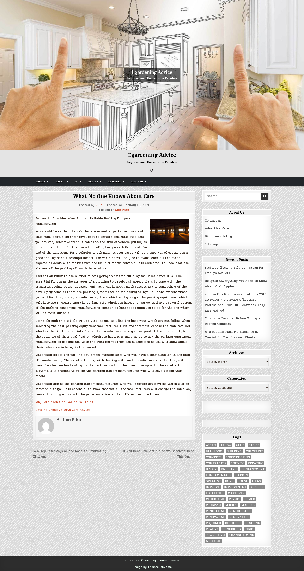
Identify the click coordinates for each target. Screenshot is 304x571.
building (234, 451)
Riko (98, 205)
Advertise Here (217, 228)
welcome (213, 541)
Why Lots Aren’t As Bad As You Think (64, 401)
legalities (215, 493)
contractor (216, 463)
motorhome (215, 499)
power (249, 499)
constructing (238, 457)
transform (215, 535)
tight (249, 529)
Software (122, 209)
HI (76, 181)
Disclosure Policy (218, 236)
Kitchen (137, 181)
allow (225, 445)
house (243, 481)
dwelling (229, 469)
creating (255, 463)
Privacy (60, 181)
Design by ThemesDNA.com (152, 567)
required (213, 523)
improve (213, 487)
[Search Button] (152, 170)
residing (252, 523)
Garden (241, 475)
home (229, 481)
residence (233, 523)
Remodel (114, 181)
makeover (236, 493)
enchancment (253, 469)
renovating (215, 517)
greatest (213, 481)
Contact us (213, 220)
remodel (248, 505)
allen (211, 445)
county (237, 463)
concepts (213, 457)
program (213, 505)
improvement (235, 487)
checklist (254, 451)
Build (40, 181)
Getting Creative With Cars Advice (62, 409)
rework (212, 529)
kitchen (257, 487)
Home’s (93, 181)
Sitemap (211, 244)
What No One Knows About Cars (114, 196)
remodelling (240, 511)
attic (240, 445)
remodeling (215, 511)
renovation (239, 517)
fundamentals (218, 475)
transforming (241, 535)
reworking (232, 529)
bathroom (214, 451)
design (211, 469)
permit (234, 499)
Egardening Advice (152, 72)
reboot (231, 505)
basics (254, 445)
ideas (256, 481)
